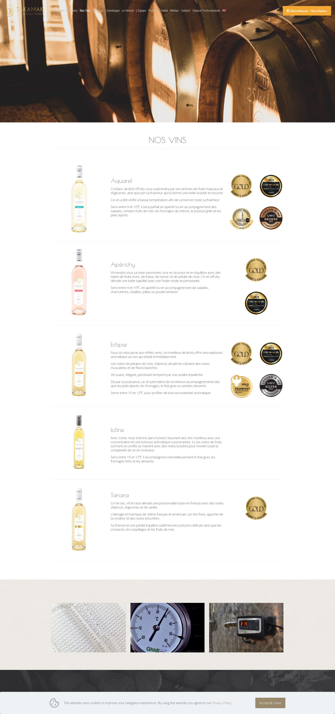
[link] (79, 199)
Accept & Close (270, 703)
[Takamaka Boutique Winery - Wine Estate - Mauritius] (26, 10)
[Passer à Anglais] (224, 10)
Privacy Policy (221, 703)
